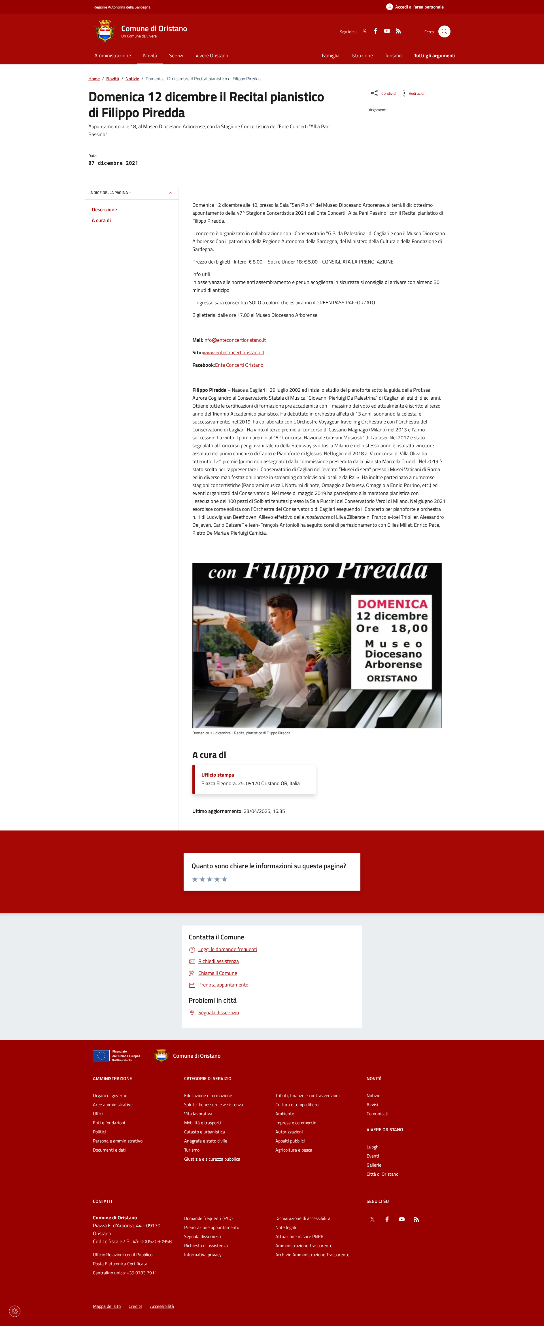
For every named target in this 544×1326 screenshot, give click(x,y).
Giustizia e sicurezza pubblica (212, 1159)
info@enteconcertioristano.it (234, 340)
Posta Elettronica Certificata (120, 1263)
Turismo (393, 55)
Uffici (98, 1113)
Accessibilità (162, 1306)
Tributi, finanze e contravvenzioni (307, 1095)
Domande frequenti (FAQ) (208, 1218)
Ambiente (284, 1113)
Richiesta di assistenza (206, 1245)
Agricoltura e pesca (293, 1149)
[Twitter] (362, 31)
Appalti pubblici (290, 1140)
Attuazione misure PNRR (299, 1236)
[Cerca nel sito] (444, 32)
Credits (135, 1306)
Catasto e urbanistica (204, 1131)
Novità (112, 78)
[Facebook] (373, 31)
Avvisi (372, 1104)
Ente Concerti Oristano (239, 365)
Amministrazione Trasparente (303, 1245)
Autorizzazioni (289, 1131)
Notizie (132, 78)
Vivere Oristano (385, 1129)
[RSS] (396, 31)
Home (94, 78)
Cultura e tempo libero (296, 1104)
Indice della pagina (109, 192)
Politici (99, 1131)
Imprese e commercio (295, 1122)
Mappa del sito (107, 1306)
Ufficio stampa (217, 774)
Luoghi (373, 1146)
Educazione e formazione (208, 1095)
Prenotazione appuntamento (211, 1227)
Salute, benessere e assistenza (213, 1104)
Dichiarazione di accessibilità (302, 1218)
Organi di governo (110, 1095)
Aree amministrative (113, 1104)
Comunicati (377, 1113)
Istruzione (362, 55)
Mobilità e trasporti (202, 1122)
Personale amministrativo (118, 1140)
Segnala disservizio (202, 1236)
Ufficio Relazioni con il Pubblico (122, 1254)
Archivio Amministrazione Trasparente (312, 1254)
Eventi (373, 1155)
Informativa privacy (203, 1254)
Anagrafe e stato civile (205, 1140)
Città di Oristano (382, 1174)
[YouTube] (384, 31)
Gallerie (374, 1164)
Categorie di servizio (207, 1078)
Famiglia (330, 55)
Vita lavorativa (198, 1113)
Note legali (285, 1227)
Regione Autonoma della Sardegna (122, 7)
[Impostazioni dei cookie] (14, 1311)
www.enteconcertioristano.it (233, 352)
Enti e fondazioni (109, 1122)
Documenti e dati (109, 1149)
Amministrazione (112, 1078)
